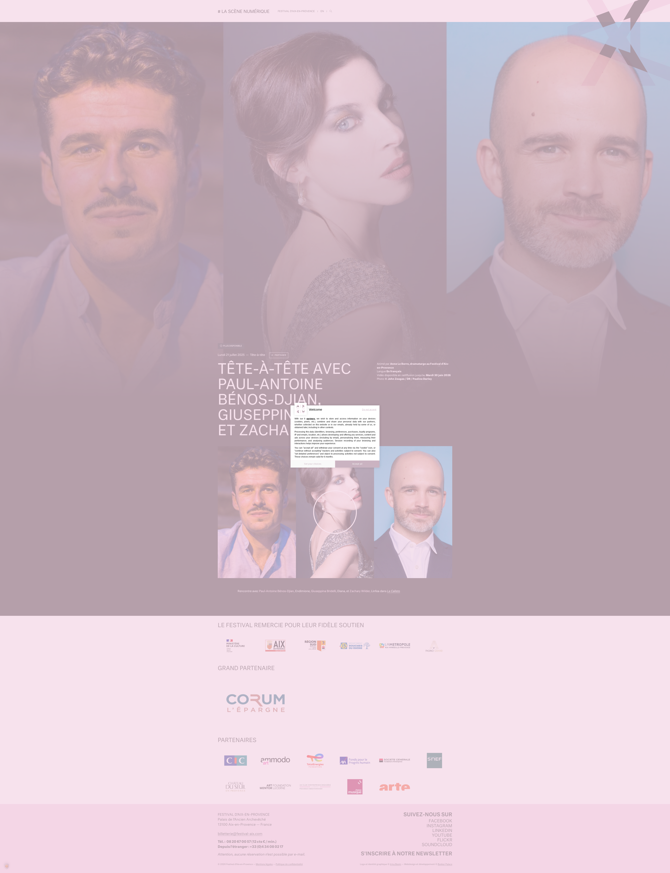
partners (311, 418)
